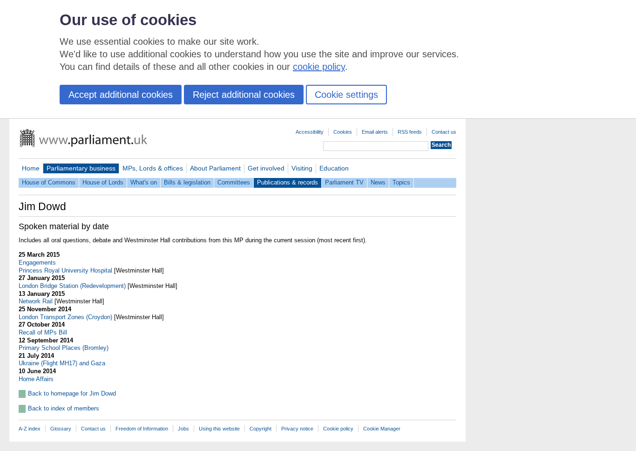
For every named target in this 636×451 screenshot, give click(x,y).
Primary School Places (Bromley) (63, 347)
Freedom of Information (141, 428)
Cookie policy (338, 428)
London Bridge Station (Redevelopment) (72, 285)
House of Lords (102, 182)
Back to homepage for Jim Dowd (72, 393)
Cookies (342, 132)
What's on (143, 182)
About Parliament (215, 168)
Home (31, 168)
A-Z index (30, 428)
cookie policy (319, 67)
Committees (233, 182)
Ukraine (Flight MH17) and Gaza (62, 363)
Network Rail (36, 301)
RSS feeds (410, 132)
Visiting (301, 168)
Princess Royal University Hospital (65, 270)
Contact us (444, 132)
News (378, 182)
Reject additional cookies (244, 94)
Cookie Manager (381, 428)
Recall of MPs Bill (43, 332)
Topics (401, 182)
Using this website (219, 428)
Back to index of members (63, 408)
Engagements (37, 262)
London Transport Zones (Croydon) (65, 317)
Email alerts (375, 132)
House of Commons (48, 182)
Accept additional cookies (120, 94)
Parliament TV (344, 182)
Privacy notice (297, 428)
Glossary (60, 428)
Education (334, 168)
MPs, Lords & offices (152, 168)
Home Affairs (36, 379)
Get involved (266, 168)
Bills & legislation (187, 182)
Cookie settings (346, 94)
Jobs (183, 428)
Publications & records (287, 182)
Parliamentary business (81, 168)
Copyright (260, 428)
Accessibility (310, 132)
